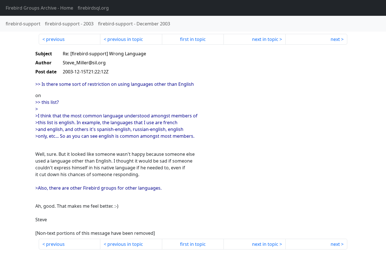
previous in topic (125, 39)
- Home (39, 8)
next (335, 39)
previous (55, 39)
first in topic (193, 39)
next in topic (265, 39)
